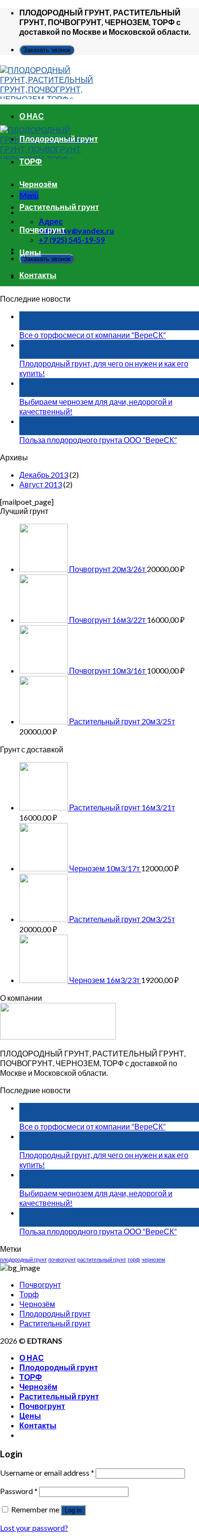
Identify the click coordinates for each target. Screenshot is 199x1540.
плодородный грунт (23, 1259)
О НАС (31, 115)
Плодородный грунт (58, 138)
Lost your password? (34, 1527)
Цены (30, 252)
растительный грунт (101, 1259)
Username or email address (47, 1472)
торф (134, 1259)
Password (19, 1491)
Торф (29, 1294)
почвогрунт (62, 1259)
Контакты (38, 274)
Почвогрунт (42, 229)
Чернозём (38, 184)
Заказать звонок (47, 50)
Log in (73, 1510)
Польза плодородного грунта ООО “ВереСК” (98, 439)
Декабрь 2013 (43, 474)
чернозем (153, 1259)
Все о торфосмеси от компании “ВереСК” (92, 334)
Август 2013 (40, 484)
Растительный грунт (59, 206)
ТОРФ (30, 161)
